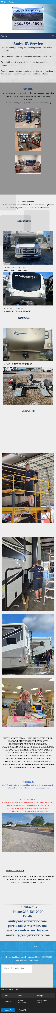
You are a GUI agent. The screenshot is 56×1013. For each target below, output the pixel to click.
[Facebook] (22, 946)
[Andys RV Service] (28, 19)
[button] (28, 118)
